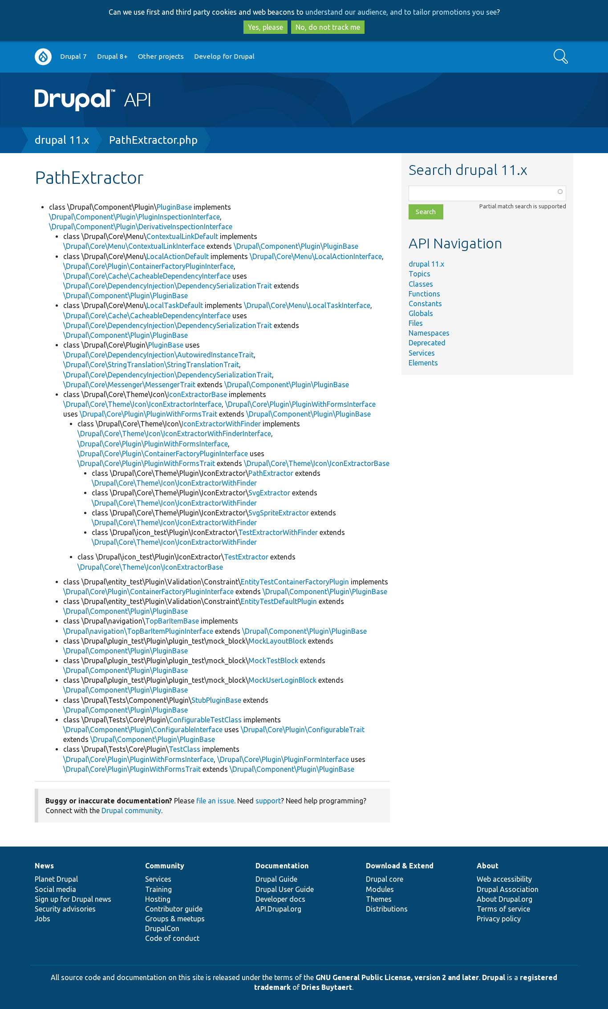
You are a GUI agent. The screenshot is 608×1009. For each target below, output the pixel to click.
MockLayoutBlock (277, 641)
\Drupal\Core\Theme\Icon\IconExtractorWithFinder (174, 483)
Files (416, 323)
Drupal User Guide (284, 889)
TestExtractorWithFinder (278, 532)
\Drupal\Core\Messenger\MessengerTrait (129, 385)
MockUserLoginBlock (282, 680)
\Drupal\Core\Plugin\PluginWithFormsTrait (148, 414)
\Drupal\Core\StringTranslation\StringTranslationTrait (151, 365)
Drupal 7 (73, 56)
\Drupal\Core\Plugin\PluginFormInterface (283, 759)
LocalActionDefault (177, 256)
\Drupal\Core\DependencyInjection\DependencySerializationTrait (167, 286)
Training (158, 889)
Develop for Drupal (224, 56)
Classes (421, 284)
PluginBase (174, 207)
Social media (55, 889)
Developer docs (280, 899)
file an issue (215, 801)
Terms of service (503, 909)
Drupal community (131, 810)
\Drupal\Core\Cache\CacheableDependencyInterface (147, 276)
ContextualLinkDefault (182, 236)
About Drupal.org (504, 899)
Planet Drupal (56, 879)
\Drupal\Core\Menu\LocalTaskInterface (307, 305)
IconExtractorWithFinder (221, 424)
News (44, 866)
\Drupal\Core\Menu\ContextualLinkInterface (134, 246)
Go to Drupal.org (43, 56)
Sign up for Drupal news (73, 899)
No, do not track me (328, 27)
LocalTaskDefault (174, 305)
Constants (425, 304)
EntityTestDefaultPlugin (279, 601)
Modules (380, 889)
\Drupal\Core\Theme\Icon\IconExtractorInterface (142, 404)
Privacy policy (499, 919)
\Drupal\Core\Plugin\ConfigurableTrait (303, 729)
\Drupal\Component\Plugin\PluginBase (296, 246)
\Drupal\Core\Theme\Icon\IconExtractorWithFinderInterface (174, 434)
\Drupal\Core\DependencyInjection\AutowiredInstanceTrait (158, 355)
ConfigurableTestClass (205, 720)
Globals (421, 313)
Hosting (157, 899)
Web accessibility (504, 879)
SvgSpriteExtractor (278, 513)
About (488, 866)
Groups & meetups (175, 919)
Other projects (161, 56)
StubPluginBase (216, 700)
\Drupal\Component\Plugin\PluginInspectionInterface (134, 217)
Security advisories (65, 909)
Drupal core (384, 879)
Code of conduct (172, 938)
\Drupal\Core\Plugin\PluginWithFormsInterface (300, 404)
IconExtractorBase (197, 394)
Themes (379, 899)
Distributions (387, 909)
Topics (419, 274)
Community (164, 866)
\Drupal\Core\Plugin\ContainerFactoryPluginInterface (148, 266)
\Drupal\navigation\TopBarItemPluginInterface (138, 631)
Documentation (281, 866)
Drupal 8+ (112, 56)
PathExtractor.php (153, 140)
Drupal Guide (276, 879)
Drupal (493, 977)
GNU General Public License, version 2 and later (397, 977)
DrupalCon (162, 928)
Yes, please (265, 27)
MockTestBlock (273, 660)
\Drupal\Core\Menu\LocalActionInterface (316, 256)
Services (422, 353)
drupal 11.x (62, 140)
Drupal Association (508, 889)
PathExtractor (270, 473)
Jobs (42, 919)
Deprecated (427, 343)
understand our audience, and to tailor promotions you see (401, 12)
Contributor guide (174, 909)
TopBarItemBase (172, 621)
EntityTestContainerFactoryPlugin (295, 582)
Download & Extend (400, 866)
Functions (424, 294)
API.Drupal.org (278, 909)
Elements (423, 363)
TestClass (184, 749)
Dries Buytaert (326, 987)
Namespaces (429, 333)
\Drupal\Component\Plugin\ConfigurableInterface (143, 729)
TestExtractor (246, 557)
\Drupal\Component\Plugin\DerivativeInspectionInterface (140, 227)
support (268, 801)
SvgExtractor (269, 493)
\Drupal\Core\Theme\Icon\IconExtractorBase (316, 463)
